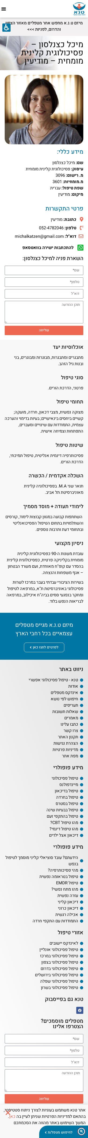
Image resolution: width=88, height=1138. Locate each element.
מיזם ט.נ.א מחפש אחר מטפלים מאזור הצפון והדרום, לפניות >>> (44, 26)
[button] (4, 9)
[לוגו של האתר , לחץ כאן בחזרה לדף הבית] (79, 8)
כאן (12, 1116)
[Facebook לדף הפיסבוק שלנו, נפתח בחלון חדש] (79, 1010)
